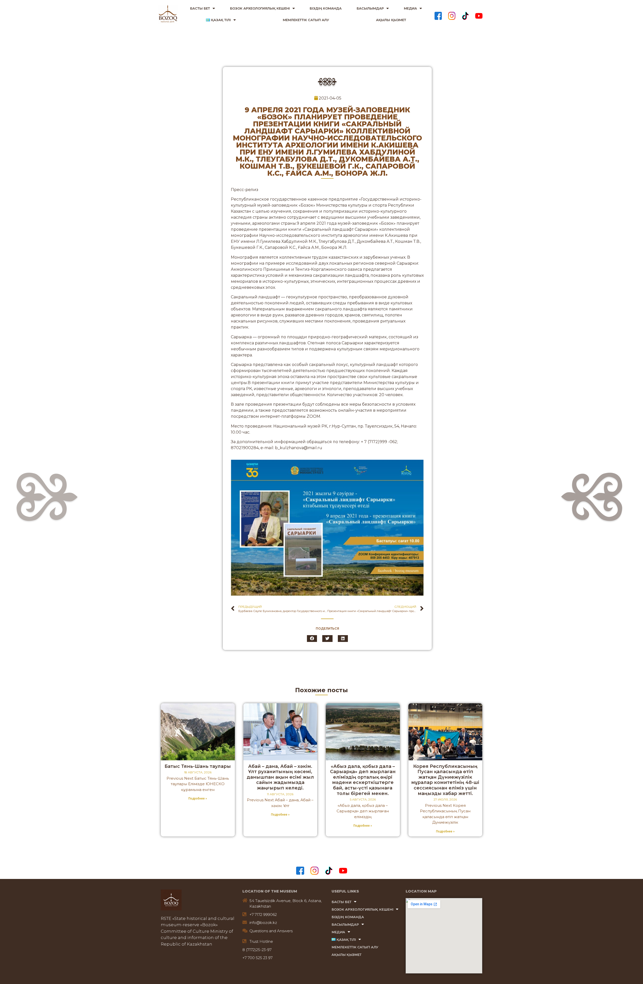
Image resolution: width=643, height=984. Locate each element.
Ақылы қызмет (391, 20)
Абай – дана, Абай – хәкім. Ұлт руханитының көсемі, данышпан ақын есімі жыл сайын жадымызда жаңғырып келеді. (280, 777)
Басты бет (200, 8)
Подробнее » (197, 798)
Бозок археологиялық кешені (260, 8)
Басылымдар (370, 8)
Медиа (410, 8)
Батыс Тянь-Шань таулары (198, 766)
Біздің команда (326, 8)
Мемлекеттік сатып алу (306, 20)
